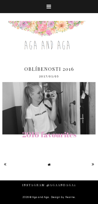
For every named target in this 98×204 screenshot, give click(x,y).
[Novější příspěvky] (5, 164)
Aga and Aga (40, 197)
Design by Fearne (63, 197)
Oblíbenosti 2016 (49, 69)
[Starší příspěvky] (93, 164)
